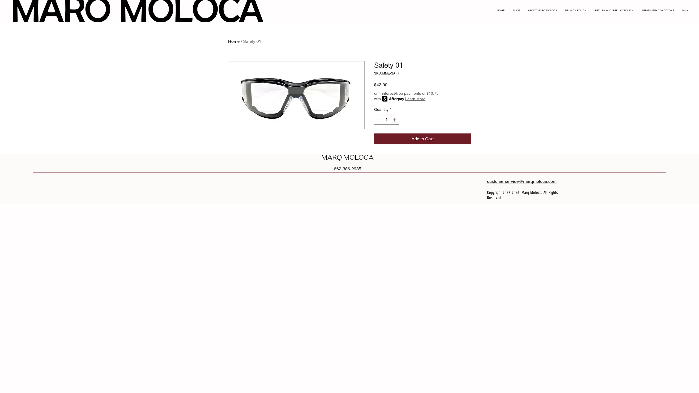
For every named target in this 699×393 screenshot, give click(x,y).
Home (234, 41)
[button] (691, 5)
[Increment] (395, 119)
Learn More (415, 99)
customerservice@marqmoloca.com (521, 181)
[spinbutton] (387, 119)
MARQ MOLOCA (347, 157)
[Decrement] (378, 119)
